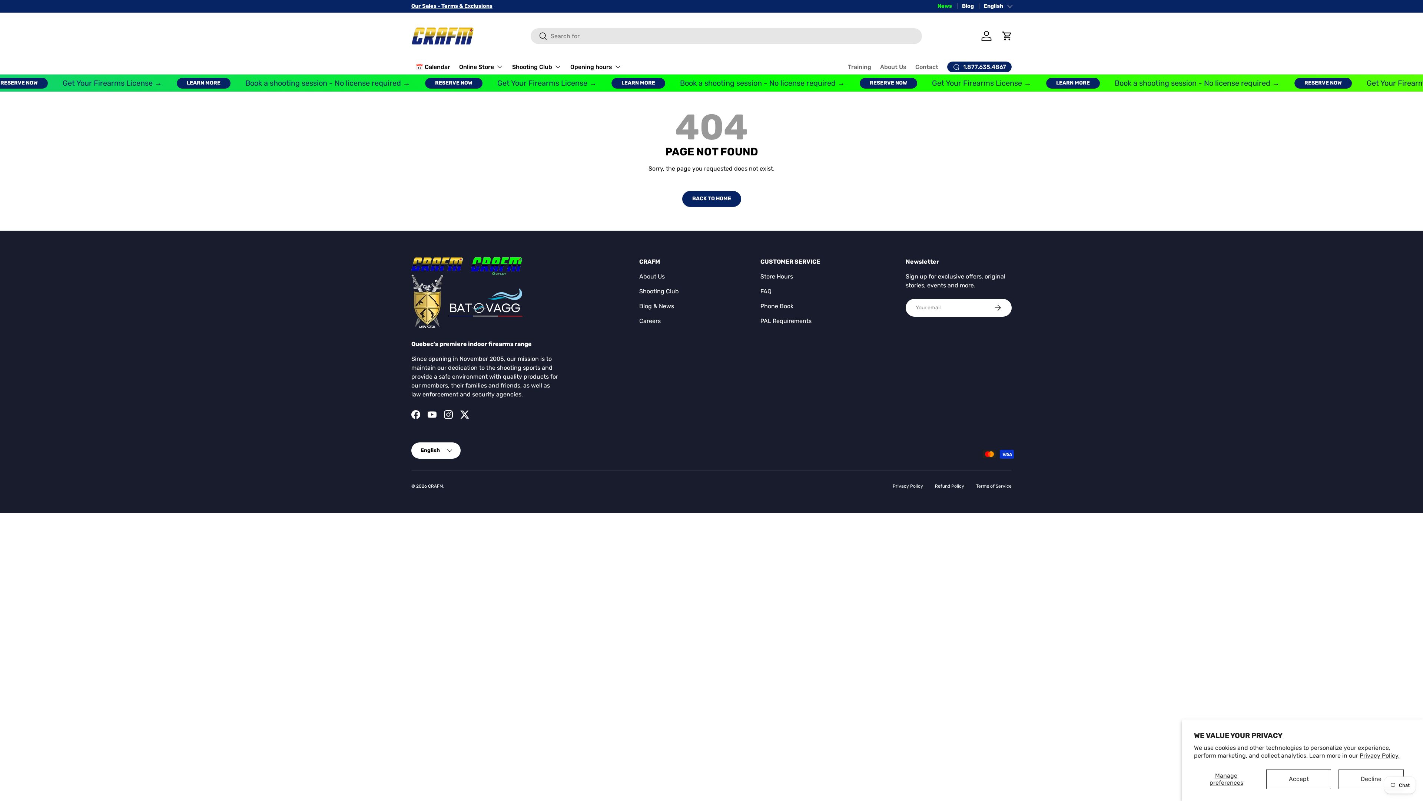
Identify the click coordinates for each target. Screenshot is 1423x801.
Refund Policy (949, 486)
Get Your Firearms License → (95, 83)
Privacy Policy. (1380, 755)
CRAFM (435, 486)
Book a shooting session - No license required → (310, 83)
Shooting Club (532, 66)
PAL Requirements (786, 320)
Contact (926, 66)
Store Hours (776, 276)
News (945, 6)
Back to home (711, 198)
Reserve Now (436, 83)
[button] (1007, 36)
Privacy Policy (908, 486)
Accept (1299, 778)
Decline (1371, 778)
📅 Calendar (433, 66)
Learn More (186, 83)
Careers (650, 320)
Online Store (476, 66)
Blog (968, 6)
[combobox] (726, 36)
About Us (893, 66)
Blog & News (656, 306)
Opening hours (591, 66)
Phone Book (776, 306)
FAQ (766, 291)
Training (859, 66)
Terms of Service (994, 486)
